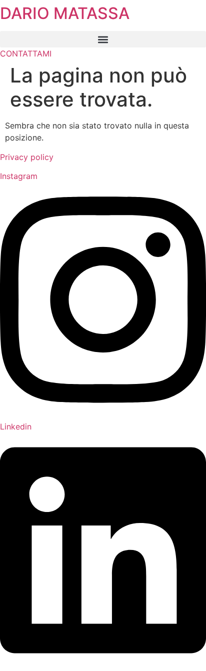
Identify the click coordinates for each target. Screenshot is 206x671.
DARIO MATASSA (65, 13)
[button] (103, 39)
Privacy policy (27, 157)
